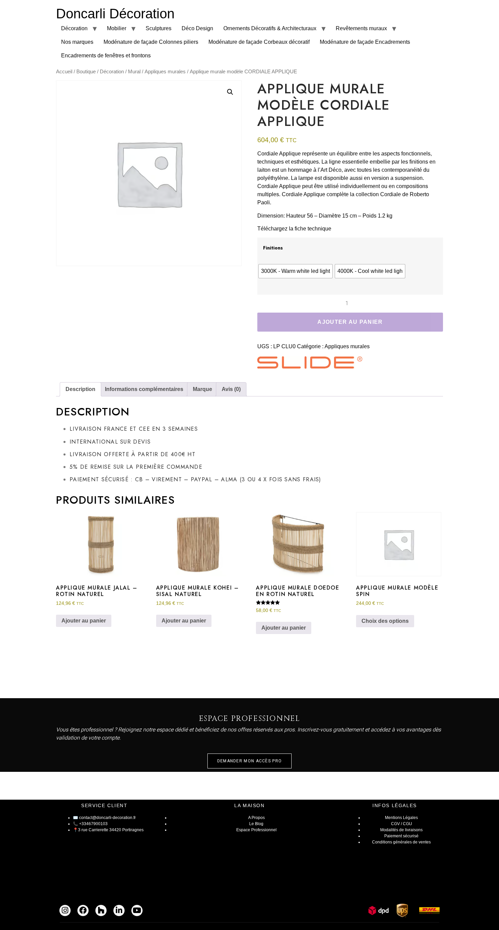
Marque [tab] (202, 389)
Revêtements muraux (361, 28)
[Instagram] (65, 910)
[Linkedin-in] (119, 910)
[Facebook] (83, 910)
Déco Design (197, 28)
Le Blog (256, 823)
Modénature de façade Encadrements (365, 42)
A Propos (256, 817)
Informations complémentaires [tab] (144, 389)
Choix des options (385, 621)
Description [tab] (80, 389)
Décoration (74, 28)
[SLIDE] (310, 363)
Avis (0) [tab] (231, 389)
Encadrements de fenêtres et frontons (106, 55)
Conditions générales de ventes (401, 842)
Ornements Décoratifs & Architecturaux (269, 28)
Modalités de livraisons (401, 829)
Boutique (86, 71)
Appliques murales (165, 71)
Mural (134, 71)
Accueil (64, 71)
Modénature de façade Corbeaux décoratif (259, 42)
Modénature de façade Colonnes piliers (151, 42)
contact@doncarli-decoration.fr (107, 817)
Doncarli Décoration (115, 13)
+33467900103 (93, 823)
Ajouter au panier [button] (83, 621)
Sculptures (158, 28)
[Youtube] (137, 910)
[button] (230, 92)
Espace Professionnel (256, 829)
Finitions (273, 247)
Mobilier (116, 28)
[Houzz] (101, 910)
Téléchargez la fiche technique (294, 228)
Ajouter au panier (350, 322)
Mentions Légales (401, 817)
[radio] (295, 271)
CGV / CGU (401, 823)
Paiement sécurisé (401, 836)
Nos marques (77, 42)
